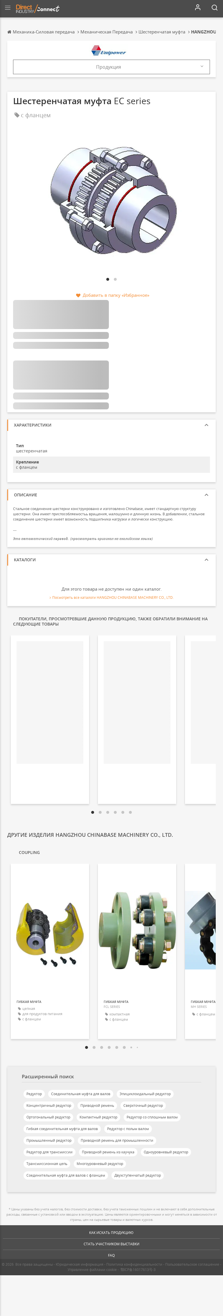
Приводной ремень (97, 1105)
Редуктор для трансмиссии (49, 1152)
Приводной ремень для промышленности (117, 1140)
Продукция (108, 67)
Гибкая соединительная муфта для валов (62, 1128)
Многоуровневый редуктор (100, 1163)
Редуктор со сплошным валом (152, 1117)
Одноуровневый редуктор (166, 1152)
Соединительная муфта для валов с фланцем (65, 1175)
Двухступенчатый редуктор (137, 1175)
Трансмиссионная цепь (46, 1163)
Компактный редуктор (98, 1117)
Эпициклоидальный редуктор (145, 1093)
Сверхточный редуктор (143, 1105)
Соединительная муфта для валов (80, 1093)
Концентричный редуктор (48, 1105)
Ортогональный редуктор (48, 1117)
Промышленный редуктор (48, 1140)
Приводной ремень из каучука (108, 1152)
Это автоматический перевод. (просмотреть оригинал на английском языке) (83, 538)
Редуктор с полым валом (128, 1128)
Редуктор (34, 1093)
